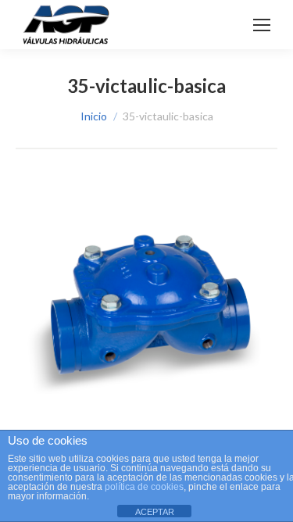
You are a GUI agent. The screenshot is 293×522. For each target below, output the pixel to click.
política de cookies (144, 486)
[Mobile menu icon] (261, 25)
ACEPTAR (154, 512)
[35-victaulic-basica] (146, 308)
